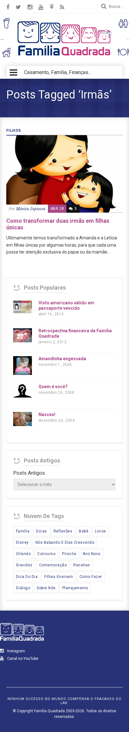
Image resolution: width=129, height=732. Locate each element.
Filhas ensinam (58, 576)
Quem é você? (53, 386)
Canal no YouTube (22, 658)
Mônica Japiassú (30, 208)
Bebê (83, 531)
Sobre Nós (46, 588)
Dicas (41, 531)
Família (22, 531)
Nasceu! (47, 414)
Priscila (69, 554)
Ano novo (92, 554)
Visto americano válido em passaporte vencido (66, 305)
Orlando (23, 554)
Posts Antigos (29, 473)
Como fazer (91, 576)
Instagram (15, 651)
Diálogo (23, 588)
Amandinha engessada (62, 358)
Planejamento (75, 588)
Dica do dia (27, 576)
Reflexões (63, 531)
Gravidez (24, 565)
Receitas (81, 565)
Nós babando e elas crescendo (64, 542)
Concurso (46, 554)
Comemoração (53, 565)
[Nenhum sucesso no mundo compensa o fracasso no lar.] (64, 56)
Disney (22, 542)
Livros (100, 531)
